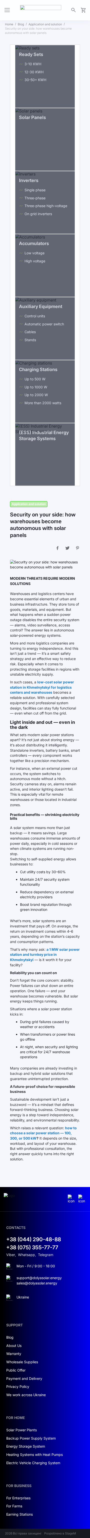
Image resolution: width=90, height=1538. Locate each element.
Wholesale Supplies (22, 1362)
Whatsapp (26, 1255)
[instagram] (72, 1199)
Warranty (13, 1353)
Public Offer (16, 1370)
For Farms (14, 1506)
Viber (10, 1255)
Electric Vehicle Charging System (33, 1463)
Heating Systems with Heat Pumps (34, 1454)
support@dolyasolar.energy (39, 1278)
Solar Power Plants (21, 1430)
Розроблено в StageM (60, 1533)
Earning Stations (19, 1514)
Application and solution (45, 24)
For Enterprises (18, 1498)
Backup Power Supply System (31, 1438)
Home (9, 24)
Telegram (45, 1255)
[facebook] (82, 1199)
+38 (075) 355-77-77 (32, 1247)
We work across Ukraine (26, 1395)
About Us (14, 1345)
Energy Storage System (25, 1446)
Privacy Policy (17, 1386)
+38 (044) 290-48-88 (33, 1239)
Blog (21, 24)
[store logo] (40, 10)
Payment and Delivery (24, 1378)
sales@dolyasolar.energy (36, 1283)
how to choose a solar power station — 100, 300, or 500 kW (43, 1133)
